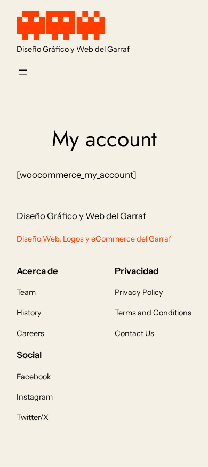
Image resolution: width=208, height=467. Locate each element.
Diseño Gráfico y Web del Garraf (73, 49)
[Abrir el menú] (23, 72)
